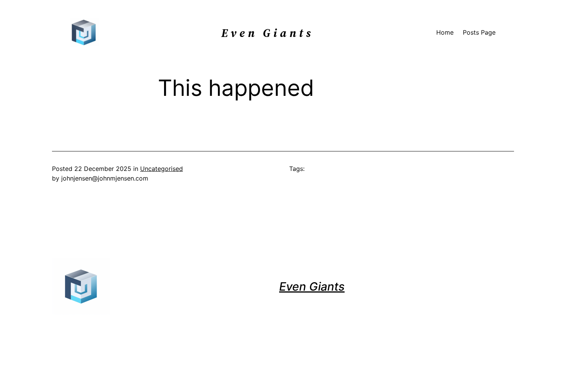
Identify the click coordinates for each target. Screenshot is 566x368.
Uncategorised (161, 168)
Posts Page (479, 32)
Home (445, 32)
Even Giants (312, 286)
